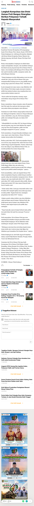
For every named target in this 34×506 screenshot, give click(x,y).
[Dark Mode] (32, 1)
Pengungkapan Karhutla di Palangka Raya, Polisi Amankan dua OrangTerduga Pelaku (12, 271)
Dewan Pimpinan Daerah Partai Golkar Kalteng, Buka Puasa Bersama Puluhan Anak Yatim (16, 380)
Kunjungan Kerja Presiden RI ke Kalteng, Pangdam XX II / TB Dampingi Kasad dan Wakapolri (12, 295)
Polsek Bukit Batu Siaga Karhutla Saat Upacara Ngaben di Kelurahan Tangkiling (12, 283)
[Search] (29, 1)
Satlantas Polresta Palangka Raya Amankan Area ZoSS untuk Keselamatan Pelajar (15, 359)
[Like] (4, 501)
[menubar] (2, 1)
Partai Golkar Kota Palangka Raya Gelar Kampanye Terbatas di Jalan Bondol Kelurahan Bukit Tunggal (16, 396)
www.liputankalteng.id (15, 48)
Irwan (8, 23)
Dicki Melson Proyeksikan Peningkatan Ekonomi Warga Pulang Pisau (15, 388)
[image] (29, 272)
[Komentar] (9, 501)
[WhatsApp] (23, 501)
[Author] (3, 24)
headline (3, 8)
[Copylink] (27, 501)
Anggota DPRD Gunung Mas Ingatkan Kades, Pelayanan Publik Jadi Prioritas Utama (14, 367)
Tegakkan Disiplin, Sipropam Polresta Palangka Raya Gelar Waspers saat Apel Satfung (17, 351)
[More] (23, 277)
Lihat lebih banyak (16, 306)
